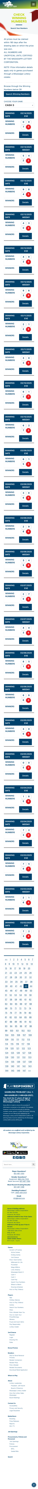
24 (20, 973)
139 (6, 1066)
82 (11, 1017)
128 (29, 1053)
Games (10, 1247)
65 (16, 1004)
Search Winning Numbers (18, 94)
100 (11, 1030)
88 (11, 1022)
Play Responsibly (14, 1324)
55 (25, 995)
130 (12, 1057)
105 (12, 1035)
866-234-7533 (23, 1179)
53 (15, 995)
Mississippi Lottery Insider (17, 1390)
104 (6, 1035)
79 (25, 1013)
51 (6, 995)
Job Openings (12, 1431)
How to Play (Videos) (16, 1289)
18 (20, 968)
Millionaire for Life (16, 1262)
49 (26, 990)
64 (11, 1004)
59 (16, 999)
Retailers (11, 1353)
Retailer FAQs (13, 1362)
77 (16, 1013)
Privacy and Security (16, 1408)
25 (25, 973)
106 (18, 1035)
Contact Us (12, 1403)
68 (30, 1004)
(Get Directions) (12, 1237)
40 (11, 986)
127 (23, 1053)
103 (29, 1030)
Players (10, 1295)
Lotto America (15, 1270)
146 (18, 1070)
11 (18, 964)
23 (15, 973)
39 (6, 986)
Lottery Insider (14, 1327)
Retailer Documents (15, 1367)
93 (6, 1026)
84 (20, 1017)
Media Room (12, 1416)
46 (11, 990)
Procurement (13, 1446)
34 (11, 982)
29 (16, 977)
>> (29, 1070)
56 (30, 995)
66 (21, 1004)
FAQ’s (11, 1310)
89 (16, 1022)
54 (20, 995)
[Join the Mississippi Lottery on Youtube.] (24, 1157)
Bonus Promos (13, 1348)
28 (11, 977)
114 (6, 1044)
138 (30, 1062)
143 (30, 1066)
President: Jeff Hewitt (18, 1385)
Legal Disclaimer (14, 1410)
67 (26, 1004)
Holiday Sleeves (14, 1300)
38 (31, 982)
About (10, 1381)
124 (6, 1053)
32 (30, 977)
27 (6, 977)
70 (11, 1008)
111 (17, 1039)
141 (18, 1066)
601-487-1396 (19, 1187)
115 (12, 1044)
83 (15, 1017)
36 (21, 982)
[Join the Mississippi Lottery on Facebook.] (14, 1157)
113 (28, 1039)
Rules (11, 1342)
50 (31, 990)
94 (11, 1026)
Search (10, 1457)
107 (24, 1035)
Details (25, 135)
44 (31, 986)
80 (30, 1013)
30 (20, 977)
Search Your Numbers (19, 28)
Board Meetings (14, 1397)
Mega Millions (15, 1267)
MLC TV (12, 1426)
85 (25, 1017)
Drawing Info (13, 1340)
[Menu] (33, 4)
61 (25, 999)
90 (20, 1022)
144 (6, 1070)
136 (18, 1062)
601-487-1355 (19, 1173)
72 (20, 1008)
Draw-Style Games (15, 1260)
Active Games (15, 1252)
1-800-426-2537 (21, 1192)
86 (30, 1017)
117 (22, 1044)
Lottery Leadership (15, 1383)
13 (27, 964)
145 (12, 1070)
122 (23, 1048)
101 (17, 1030)
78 (20, 1013)
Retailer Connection (15, 1360)
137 (24, 1062)
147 (24, 1070)
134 (6, 1062)
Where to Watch (16, 1284)
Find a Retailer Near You (17, 1312)
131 (18, 1057)
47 (16, 990)
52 (11, 995)
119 (6, 1048)
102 (23, 1030)
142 (24, 1066)
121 (17, 1048)
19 (24, 968)
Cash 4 (13, 1274)
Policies (11, 1444)
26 (30, 973)
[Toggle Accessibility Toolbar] (34, 1485)
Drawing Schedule (17, 1287)
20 (29, 968)
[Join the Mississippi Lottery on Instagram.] (20, 1157)
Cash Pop (14, 1279)
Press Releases (14, 1421)
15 (6, 968)
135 (12, 1062)
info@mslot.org (19, 1198)
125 (12, 1053)
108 (30, 1035)
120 (12, 1048)
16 (11, 968)
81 (6, 1017)
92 (30, 1022)
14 (32, 964)
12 (22, 964)
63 (6, 1004)
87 (6, 1022)
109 (6, 1039)
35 (16, 982)
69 (6, 1008)
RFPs (12, 1449)
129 (6, 1057)
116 (17, 1044)
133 (29, 1057)
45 (6, 990)
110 (12, 1039)
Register (12, 1335)
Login (11, 1337)
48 (21, 990)
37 (26, 982)
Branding (12, 1419)
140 (12, 1066)
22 (11, 973)
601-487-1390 (25, 1181)
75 (6, 1013)
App (10, 1297)
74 (30, 1008)
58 (11, 999)
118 (28, 1044)
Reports (12, 1423)
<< (6, 959)
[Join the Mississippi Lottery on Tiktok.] (17, 1157)
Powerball (14, 1264)
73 (25, 1008)
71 (16, 1008)
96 (21, 1026)
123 (29, 1048)
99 (6, 1030)
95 (16, 1026)
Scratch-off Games (15, 1250)
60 (20, 999)
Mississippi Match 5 (17, 1272)
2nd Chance (15, 1257)
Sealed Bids (15, 1451)
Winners (12, 1319)
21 (6, 973)
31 (26, 977)
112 (23, 1039)
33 (6, 982)
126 (18, 1053)
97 (26, 1026)
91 (25, 1022)
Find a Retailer (14, 1365)
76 (11, 1013)
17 (15, 968)
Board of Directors (17, 1388)
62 (30, 999)
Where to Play (12, 1375)
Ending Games (15, 1255)
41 (16, 986)
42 (21, 986)
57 (6, 999)
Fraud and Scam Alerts (16, 1322)
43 (26, 986)
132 (24, 1057)
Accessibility (13, 1405)
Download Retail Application (18, 1370)
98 (30, 1026)
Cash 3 (13, 1277)
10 (13, 964)
